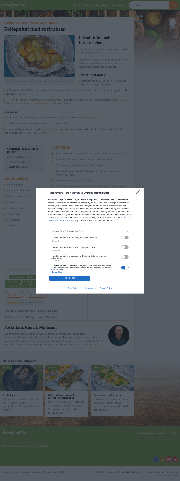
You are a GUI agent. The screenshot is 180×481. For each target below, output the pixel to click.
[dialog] (90, 241)
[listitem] (90, 231)
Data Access (90, 288)
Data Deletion (74, 288)
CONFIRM (70, 278)
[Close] (138, 193)
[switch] (125, 237)
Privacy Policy (106, 288)
